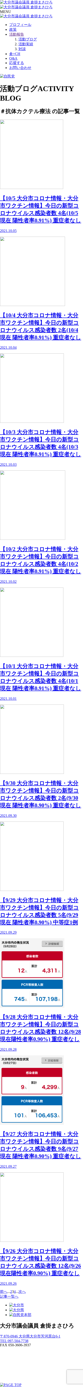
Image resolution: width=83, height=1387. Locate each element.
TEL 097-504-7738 (14, 1341)
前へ (3, 1292)
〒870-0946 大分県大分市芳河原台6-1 (30, 1336)
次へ (22, 1292)
